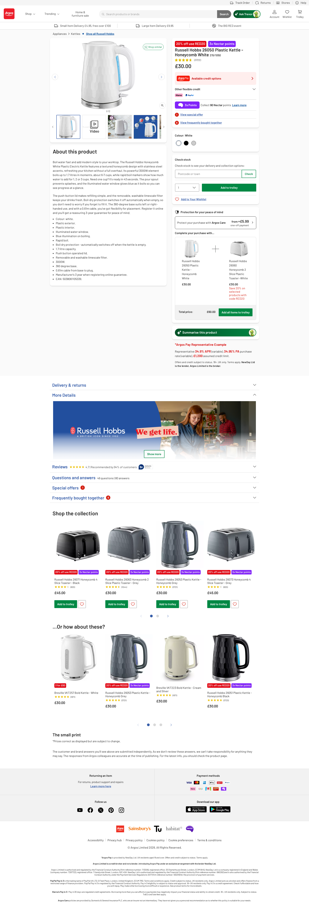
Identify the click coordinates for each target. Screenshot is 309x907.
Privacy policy (134, 840)
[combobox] (158, 14)
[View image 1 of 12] (68, 126)
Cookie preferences (180, 840)
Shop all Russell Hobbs (100, 33)
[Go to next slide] (161, 77)
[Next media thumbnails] (163, 126)
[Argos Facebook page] (90, 810)
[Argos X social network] (100, 810)
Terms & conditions (209, 840)
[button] (153, 47)
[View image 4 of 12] (145, 127)
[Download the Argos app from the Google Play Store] (220, 811)
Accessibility (96, 840)
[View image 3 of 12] (120, 127)
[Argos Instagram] (121, 810)
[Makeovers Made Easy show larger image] (154, 432)
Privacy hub (114, 840)
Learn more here (100, 786)
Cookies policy (155, 840)
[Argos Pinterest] (111, 810)
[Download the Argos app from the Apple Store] (196, 811)
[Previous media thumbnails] (52, 126)
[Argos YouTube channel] (80, 810)
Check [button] (249, 173)
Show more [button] (154, 454)
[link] (215, 113)
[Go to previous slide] (55, 77)
